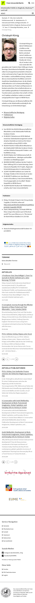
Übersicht (7, 264)
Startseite (4, 18)
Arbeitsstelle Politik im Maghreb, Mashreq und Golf (16, 25)
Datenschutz (7, 538)
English (5, 575)
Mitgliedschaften (9, 117)
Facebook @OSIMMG (10, 556)
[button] (3, 359)
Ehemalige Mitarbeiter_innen (18, 27)
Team (6, 27)
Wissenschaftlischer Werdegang (14, 112)
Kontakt (5, 532)
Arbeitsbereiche (20, 20)
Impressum (6, 535)
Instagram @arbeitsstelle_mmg (13, 553)
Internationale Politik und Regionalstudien (14, 23)
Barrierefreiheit (7, 541)
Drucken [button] (5, 569)
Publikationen (8, 115)
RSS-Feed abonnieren (9, 572)
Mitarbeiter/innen (8, 529)
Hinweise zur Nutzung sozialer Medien (11, 559)
